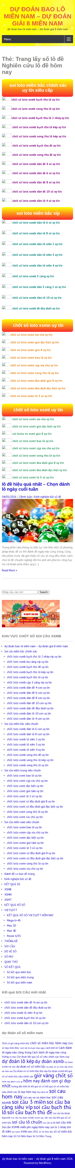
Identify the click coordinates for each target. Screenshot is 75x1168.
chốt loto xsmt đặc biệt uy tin (25, 786)
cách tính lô (51, 1048)
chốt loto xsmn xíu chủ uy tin (25, 868)
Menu (7, 39)
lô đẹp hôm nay (27, 1092)
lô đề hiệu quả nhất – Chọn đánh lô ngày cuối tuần (36, 487)
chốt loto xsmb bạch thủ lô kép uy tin (30, 672)
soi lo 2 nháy (58, 1127)
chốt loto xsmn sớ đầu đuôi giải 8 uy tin (31, 853)
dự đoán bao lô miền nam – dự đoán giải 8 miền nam (37, 16)
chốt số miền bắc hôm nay (48, 1043)
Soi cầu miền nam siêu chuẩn (21, 822)
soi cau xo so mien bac (37, 1097)
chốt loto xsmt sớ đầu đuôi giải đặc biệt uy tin (35, 806)
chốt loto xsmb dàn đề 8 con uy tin (28, 698)
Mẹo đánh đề (42, 1092)
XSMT (8, 899)
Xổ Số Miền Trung (42, 1136)
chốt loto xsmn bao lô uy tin (24, 827)
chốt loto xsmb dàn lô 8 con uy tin (28, 734)
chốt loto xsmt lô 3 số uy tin (24, 796)
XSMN (8, 894)
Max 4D (11, 931)
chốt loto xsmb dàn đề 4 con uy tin (28, 687)
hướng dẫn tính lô (20, 1086)
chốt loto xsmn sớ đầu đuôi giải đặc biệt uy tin (35, 858)
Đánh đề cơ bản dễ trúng (19, 874)
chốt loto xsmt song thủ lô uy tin (27, 812)
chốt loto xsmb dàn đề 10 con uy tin (29, 703)
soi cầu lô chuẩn (27, 1122)
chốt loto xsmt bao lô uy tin (24, 775)
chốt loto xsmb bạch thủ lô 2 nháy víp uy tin (34, 656)
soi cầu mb (63, 1122)
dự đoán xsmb (49, 1061)
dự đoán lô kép (18, 1061)
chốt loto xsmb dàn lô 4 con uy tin (28, 718)
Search (44, 592)
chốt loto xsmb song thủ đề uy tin (28, 755)
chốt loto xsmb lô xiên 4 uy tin (26, 749)
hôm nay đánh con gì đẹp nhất (36, 1083)
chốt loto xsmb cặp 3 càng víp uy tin (29, 682)
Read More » (9, 570)
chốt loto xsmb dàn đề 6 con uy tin (28, 693)
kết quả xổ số (38, 1086)
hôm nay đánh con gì (12, 1081)
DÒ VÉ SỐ (10, 951)
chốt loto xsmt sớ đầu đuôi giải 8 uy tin (31, 801)
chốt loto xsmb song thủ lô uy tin (27, 765)
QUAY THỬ (11, 962)
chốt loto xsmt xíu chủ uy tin (25, 817)
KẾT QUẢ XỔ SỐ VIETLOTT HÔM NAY (30, 915)
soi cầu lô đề (49, 1122)
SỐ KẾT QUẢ (12, 967)
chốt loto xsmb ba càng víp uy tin (27, 662)
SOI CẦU (9, 946)
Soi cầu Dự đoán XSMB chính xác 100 (29, 1117)
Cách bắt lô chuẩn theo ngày (32, 1048)
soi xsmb (16, 1131)
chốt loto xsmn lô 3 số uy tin (24, 848)
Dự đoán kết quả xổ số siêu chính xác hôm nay (43, 1056)
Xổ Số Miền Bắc (46, 1131)
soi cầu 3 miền (29, 1101)
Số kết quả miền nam (19, 982)
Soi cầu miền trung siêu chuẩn (22, 770)
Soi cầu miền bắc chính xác (20, 651)
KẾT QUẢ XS (12, 884)
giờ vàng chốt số (53, 1075)
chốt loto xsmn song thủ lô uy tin (27, 863)
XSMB (7, 889)
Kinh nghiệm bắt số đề (47, 497)
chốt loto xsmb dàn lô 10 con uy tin (29, 713)
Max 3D (11, 925)
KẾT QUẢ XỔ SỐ (14, 905)
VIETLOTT (10, 910)
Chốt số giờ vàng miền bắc (15, 1043)
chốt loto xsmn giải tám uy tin (25, 843)
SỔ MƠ (8, 956)
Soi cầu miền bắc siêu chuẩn (21, 724)
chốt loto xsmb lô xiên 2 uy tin (26, 739)
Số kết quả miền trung (20, 977)
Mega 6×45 (14, 920)
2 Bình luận (25, 497)
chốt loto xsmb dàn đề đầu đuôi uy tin (30, 708)
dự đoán (13, 1057)
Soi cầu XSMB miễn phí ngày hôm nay (26, 1127)
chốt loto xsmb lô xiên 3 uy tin (26, 744)
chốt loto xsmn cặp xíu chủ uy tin (27, 832)
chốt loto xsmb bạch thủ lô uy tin (27, 677)
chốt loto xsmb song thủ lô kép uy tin (30, 760)
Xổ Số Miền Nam (22, 1136)
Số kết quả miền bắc (19, 972)
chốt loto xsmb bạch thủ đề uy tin (27, 667)
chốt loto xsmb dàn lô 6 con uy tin (28, 729)
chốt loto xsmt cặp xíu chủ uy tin (27, 780)
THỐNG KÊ (11, 941)
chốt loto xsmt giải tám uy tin (25, 791)
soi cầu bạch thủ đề (29, 1112)
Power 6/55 (14, 936)
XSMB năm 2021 (29, 1131)
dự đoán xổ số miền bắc (31, 1066)
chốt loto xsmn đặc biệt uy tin (25, 837)
